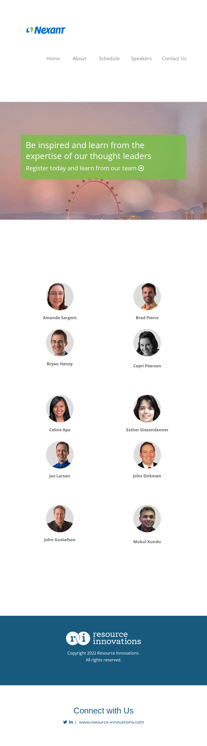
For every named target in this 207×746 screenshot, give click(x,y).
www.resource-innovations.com (111, 722)
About (79, 58)
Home (53, 58)
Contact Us (174, 58)
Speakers (141, 58)
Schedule (109, 58)
